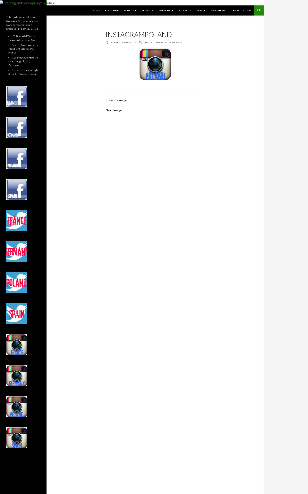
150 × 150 (147, 42)
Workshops (218, 10)
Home (96, 10)
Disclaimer (112, 10)
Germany (164, 10)
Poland (183, 10)
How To (128, 10)
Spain (199, 10)
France (146, 10)
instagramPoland (171, 42)
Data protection (241, 10)
